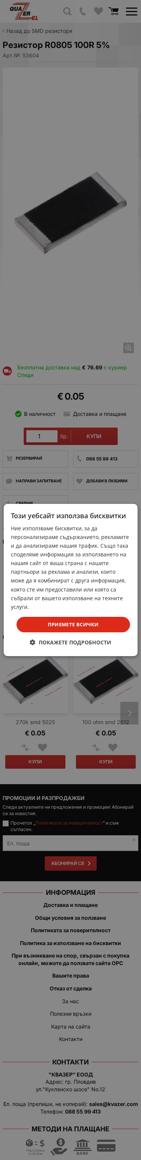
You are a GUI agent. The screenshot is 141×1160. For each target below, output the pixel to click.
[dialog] (70, 580)
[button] (70, 642)
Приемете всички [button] (73, 624)
